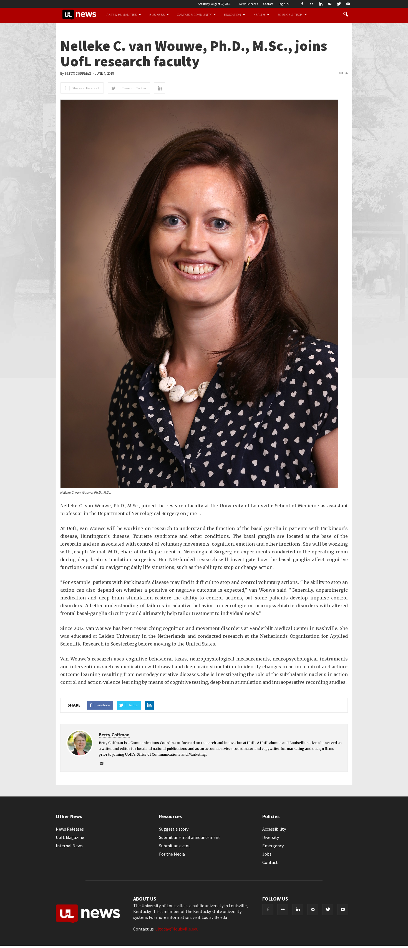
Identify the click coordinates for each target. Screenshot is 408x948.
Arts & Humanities (122, 14)
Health (259, 14)
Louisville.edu (214, 917)
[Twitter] (339, 4)
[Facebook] (302, 4)
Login (282, 4)
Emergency (273, 845)
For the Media (172, 854)
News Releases (248, 4)
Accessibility (274, 829)
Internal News (69, 845)
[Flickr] (311, 4)
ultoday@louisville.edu (176, 929)
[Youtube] (348, 4)
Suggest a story (173, 829)
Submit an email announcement (189, 837)
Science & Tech (290, 14)
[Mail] (330, 4)
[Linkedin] (320, 4)
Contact (268, 4)
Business (157, 14)
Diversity (270, 837)
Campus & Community (194, 14)
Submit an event (174, 845)
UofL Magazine (70, 837)
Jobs (266, 854)
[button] (345, 14)
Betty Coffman (78, 73)
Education (232, 14)
